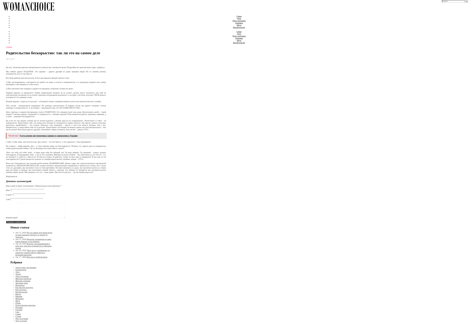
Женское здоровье (22, 281)
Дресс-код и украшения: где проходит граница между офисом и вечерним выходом (32, 252)
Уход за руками (21, 319)
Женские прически (23, 279)
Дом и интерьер (239, 21)
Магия (18, 294)
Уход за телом (21, 321)
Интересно (20, 285)
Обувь (18, 303)
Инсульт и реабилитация (37, 257)
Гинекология (20, 270)
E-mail (9, 195)
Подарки (19, 307)
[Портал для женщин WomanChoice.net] (28, 12)
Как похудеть (20, 290)
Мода (239, 25)
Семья (239, 16)
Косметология (239, 27)
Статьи (9, 47)
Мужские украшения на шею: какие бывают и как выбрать (33, 240)
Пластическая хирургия (25, 305)
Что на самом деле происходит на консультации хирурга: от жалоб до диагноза (33, 235)
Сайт (8, 199)
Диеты (18, 274)
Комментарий (11, 218)
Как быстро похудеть (24, 288)
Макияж (18, 296)
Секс (17, 312)
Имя (8, 190)
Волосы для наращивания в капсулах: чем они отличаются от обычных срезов (33, 246)
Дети (239, 19)
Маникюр (19, 299)
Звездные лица (21, 283)
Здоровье (239, 23)
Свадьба (18, 310)
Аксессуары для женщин (25, 268)
